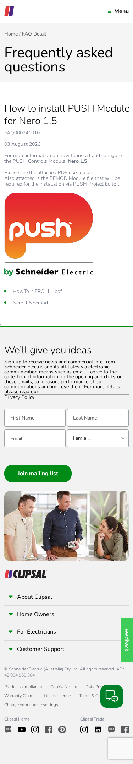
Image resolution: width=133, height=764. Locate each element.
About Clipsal (34, 597)
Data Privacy (97, 687)
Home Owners (35, 614)
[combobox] (97, 438)
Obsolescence (57, 696)
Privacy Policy (19, 397)
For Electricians (36, 632)
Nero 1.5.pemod (30, 302)
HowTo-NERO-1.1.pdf (37, 291)
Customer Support (41, 649)
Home (11, 34)
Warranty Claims (19, 696)
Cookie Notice (63, 687)
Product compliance (23, 687)
